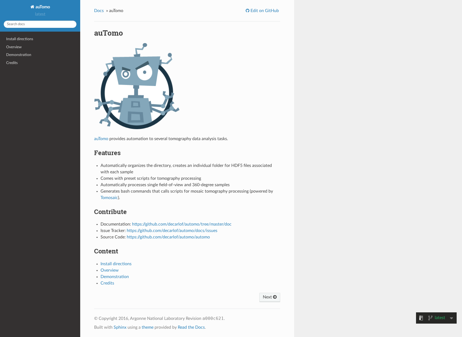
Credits (12, 63)
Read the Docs (191, 327)
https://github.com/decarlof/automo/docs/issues (172, 231)
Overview (14, 47)
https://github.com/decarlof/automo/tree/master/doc (182, 224)
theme (147, 327)
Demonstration (18, 55)
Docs (99, 11)
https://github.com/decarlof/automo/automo (168, 237)
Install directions (19, 39)
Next (268, 297)
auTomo (42, 7)
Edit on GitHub (264, 11)
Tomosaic (109, 198)
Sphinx (120, 327)
